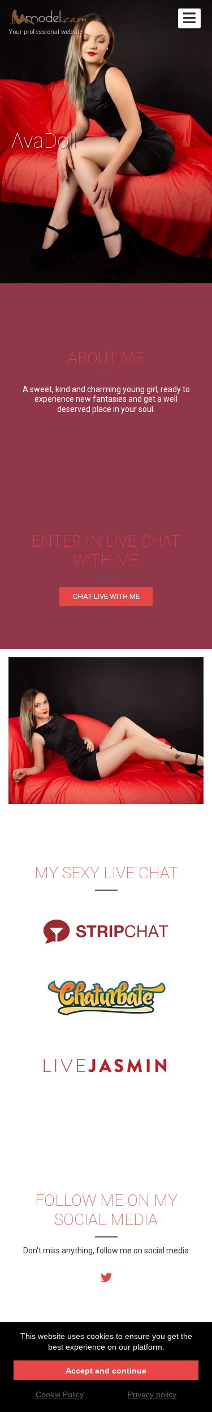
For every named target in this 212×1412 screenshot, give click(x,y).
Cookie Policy (60, 1394)
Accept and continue (106, 1370)
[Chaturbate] (106, 999)
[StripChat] (106, 932)
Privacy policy (152, 1394)
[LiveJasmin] (106, 1067)
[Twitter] (106, 1277)
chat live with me (106, 596)
